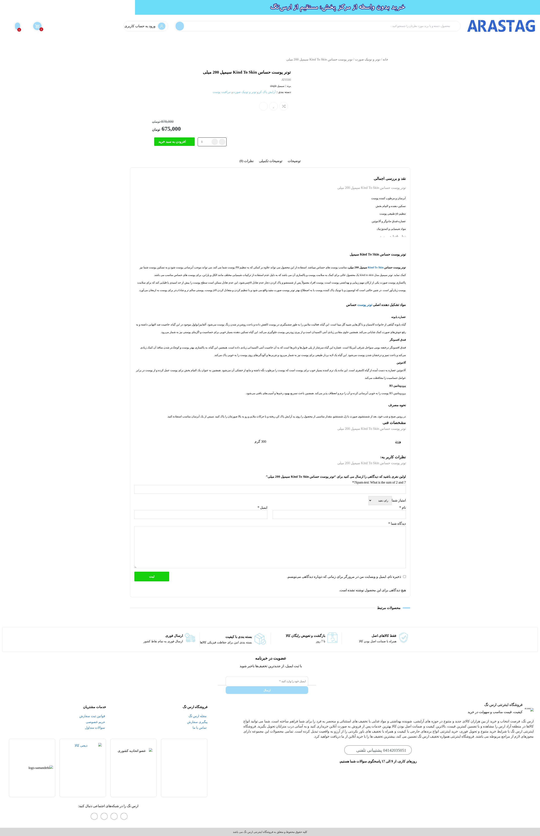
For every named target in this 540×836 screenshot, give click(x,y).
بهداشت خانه (530, 42)
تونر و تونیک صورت (367, 59)
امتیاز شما (399, 500)
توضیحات (294, 161)
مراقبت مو (412, 42)
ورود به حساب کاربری (139, 26)
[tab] (294, 161)
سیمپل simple (277, 86)
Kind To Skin (375, 267)
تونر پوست (364, 304)
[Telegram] (104, 816)
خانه (385, 59)
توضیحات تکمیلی (270, 161)
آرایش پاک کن (267, 92)
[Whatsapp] (114, 816)
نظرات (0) (246, 161)
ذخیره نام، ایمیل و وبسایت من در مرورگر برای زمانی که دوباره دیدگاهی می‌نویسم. (344, 576)
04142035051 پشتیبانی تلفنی (381, 750)
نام (402, 507)
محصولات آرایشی (389, 42)
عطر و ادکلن (365, 42)
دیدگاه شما (397, 523)
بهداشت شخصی (491, 42)
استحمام (512, 42)
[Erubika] (94, 816)
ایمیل (262, 507)
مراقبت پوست (434, 42)
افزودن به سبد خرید (172, 141)
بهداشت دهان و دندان (462, 42)
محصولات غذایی (342, 42)
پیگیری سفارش (316, 42)
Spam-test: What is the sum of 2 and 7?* (379, 482)
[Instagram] (124, 816)
